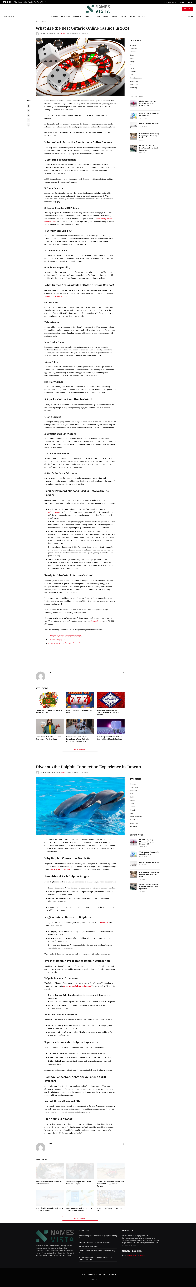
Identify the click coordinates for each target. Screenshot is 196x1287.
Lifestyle (114, 16)
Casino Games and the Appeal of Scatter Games (49, 711)
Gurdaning (133, 88)
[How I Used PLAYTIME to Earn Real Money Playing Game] (50, 726)
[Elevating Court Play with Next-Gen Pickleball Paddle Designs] (111, 726)
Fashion (123, 16)
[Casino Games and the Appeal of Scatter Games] (50, 700)
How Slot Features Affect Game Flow (79, 711)
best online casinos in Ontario (56, 296)
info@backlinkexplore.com (136, 1255)
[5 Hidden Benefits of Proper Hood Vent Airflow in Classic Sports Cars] (133, 148)
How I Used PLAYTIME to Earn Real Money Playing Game (48, 738)
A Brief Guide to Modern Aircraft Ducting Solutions (49, 1209)
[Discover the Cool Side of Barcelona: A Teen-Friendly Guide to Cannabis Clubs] (80, 726)
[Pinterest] (28, 120)
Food (131, 75)
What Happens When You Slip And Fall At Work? (30, 2)
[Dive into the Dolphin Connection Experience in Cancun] (80, 806)
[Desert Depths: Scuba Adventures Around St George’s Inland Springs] (111, 1171)
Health (105, 16)
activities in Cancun (60, 869)
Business (54, 16)
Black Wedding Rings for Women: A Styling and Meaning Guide (147, 103)
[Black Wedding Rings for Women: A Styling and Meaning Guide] (133, 103)
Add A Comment (80, 749)
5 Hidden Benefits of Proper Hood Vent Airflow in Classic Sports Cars (148, 148)
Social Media (134, 81)
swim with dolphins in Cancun (77, 986)
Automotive (77, 16)
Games (132, 16)
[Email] (28, 125)
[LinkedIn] (28, 115)
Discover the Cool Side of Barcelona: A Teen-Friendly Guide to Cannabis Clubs (77, 739)
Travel (97, 16)
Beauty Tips (134, 84)
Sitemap (181, 2)
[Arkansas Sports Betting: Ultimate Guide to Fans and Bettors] (111, 700)
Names (140, 16)
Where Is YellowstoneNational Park (109, 1209)
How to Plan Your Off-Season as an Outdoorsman (49, 1183)
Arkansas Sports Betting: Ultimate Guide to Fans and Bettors (108, 712)
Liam (43, 33)
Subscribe (187, 9)
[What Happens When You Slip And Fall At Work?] (133, 115)
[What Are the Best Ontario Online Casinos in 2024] (80, 67)
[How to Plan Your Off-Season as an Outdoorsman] (50, 1171)
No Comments (73, 33)
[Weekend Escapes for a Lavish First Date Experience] (80, 1171)
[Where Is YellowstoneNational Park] (111, 1197)
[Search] (189, 16)
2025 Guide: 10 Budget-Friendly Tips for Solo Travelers (79, 1209)
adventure (104, 922)
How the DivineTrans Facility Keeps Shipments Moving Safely (149, 136)
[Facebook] (28, 106)
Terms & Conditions (170, 2)
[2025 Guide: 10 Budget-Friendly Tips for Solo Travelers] (80, 1197)
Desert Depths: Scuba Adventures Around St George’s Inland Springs (110, 1184)
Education (88, 16)
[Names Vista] (98, 9)
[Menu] (192, 16)
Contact (189, 2)
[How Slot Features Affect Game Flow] (80, 700)
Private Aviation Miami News (149, 124)
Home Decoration (136, 78)
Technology (65, 16)
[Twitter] (28, 111)
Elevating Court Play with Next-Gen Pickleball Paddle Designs (110, 738)
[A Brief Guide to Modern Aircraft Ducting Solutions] (50, 1197)
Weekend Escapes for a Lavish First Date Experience (78, 1183)
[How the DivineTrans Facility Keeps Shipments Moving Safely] (133, 136)
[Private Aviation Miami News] (133, 125)
